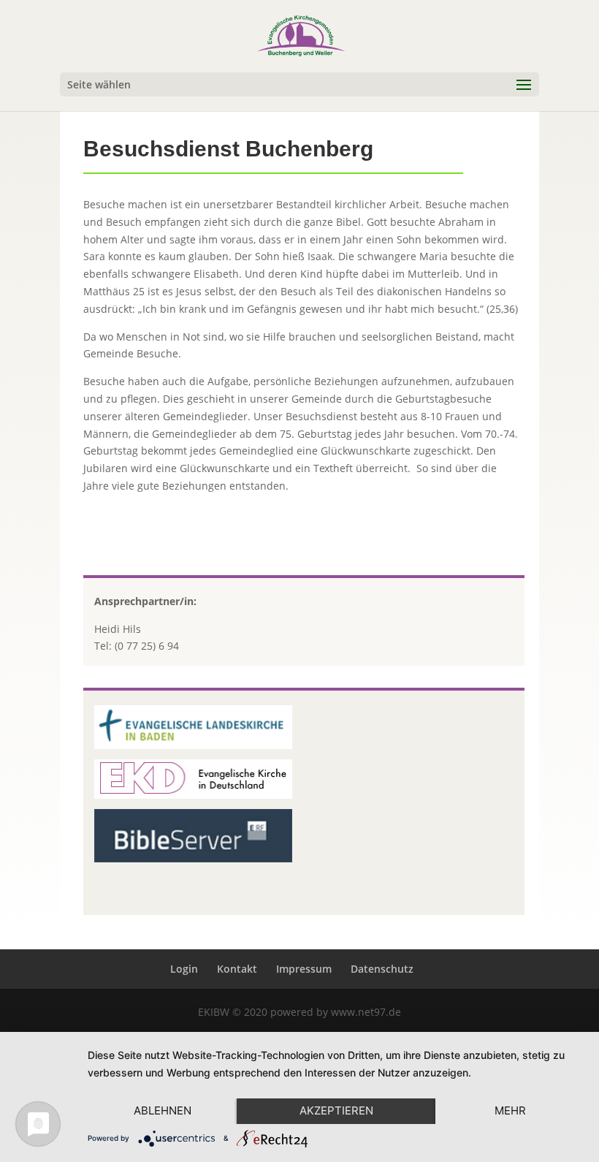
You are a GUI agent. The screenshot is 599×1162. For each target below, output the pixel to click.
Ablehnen (162, 1110)
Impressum (304, 969)
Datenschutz (382, 969)
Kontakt (237, 969)
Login (184, 969)
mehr (510, 1110)
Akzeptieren (336, 1110)
